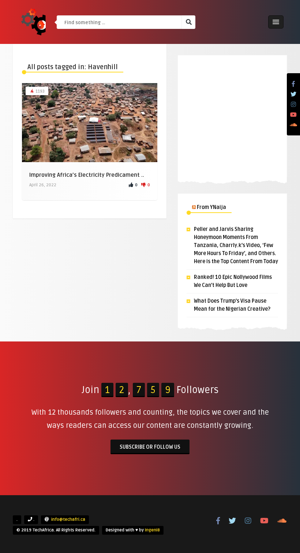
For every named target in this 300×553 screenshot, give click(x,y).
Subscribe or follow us (150, 447)
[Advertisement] (232, 117)
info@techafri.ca (68, 519)
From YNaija (211, 207)
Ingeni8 (152, 530)
